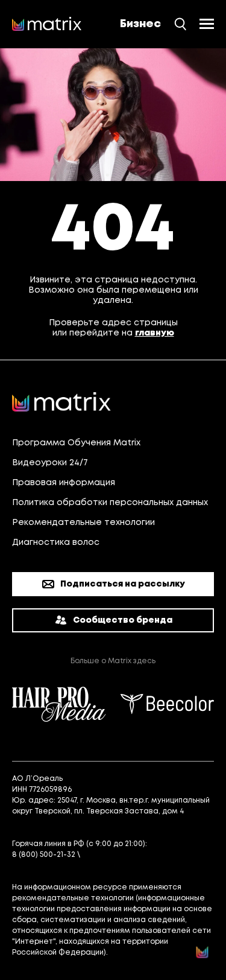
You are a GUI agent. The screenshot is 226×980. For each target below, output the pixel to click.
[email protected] (115, 854)
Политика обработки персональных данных (110, 502)
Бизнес (140, 24)
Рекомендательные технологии (83, 522)
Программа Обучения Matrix (76, 443)
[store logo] (47, 24)
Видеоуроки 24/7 (50, 462)
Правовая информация (63, 482)
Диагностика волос (55, 542)
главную (154, 333)
